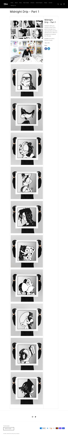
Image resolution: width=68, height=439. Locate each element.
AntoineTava (9, 433)
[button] (58, 4)
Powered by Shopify (15, 433)
